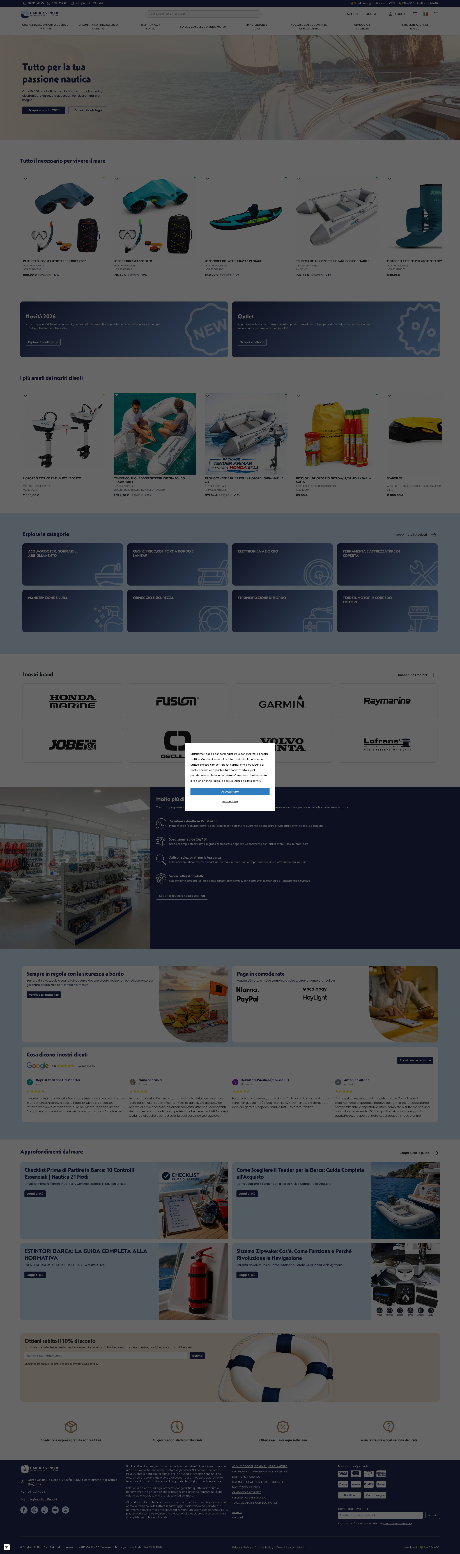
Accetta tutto (230, 791)
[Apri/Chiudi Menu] (7, 1547)
